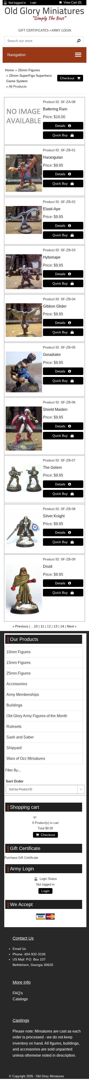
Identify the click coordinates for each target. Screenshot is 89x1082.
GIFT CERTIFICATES (33, 30)
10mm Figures (18, 652)
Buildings (14, 705)
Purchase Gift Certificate (21, 857)
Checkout (47, 834)
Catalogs (20, 999)
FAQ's (18, 993)
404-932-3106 (35, 954)
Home (9, 70)
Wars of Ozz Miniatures (25, 758)
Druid (47, 566)
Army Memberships (22, 695)
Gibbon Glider (54, 306)
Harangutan (53, 157)
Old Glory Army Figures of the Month (36, 716)
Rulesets (13, 726)
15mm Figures (18, 663)
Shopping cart (48, 817)
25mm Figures (29, 70)
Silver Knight (54, 516)
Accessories (16, 684)
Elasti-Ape (52, 209)
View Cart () (71, 2)
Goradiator (52, 355)
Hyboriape (52, 257)
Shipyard (14, 748)
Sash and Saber (20, 737)
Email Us (19, 949)
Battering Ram (55, 109)
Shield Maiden (55, 409)
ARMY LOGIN (61, 30)
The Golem (52, 467)
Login (33, 2)
